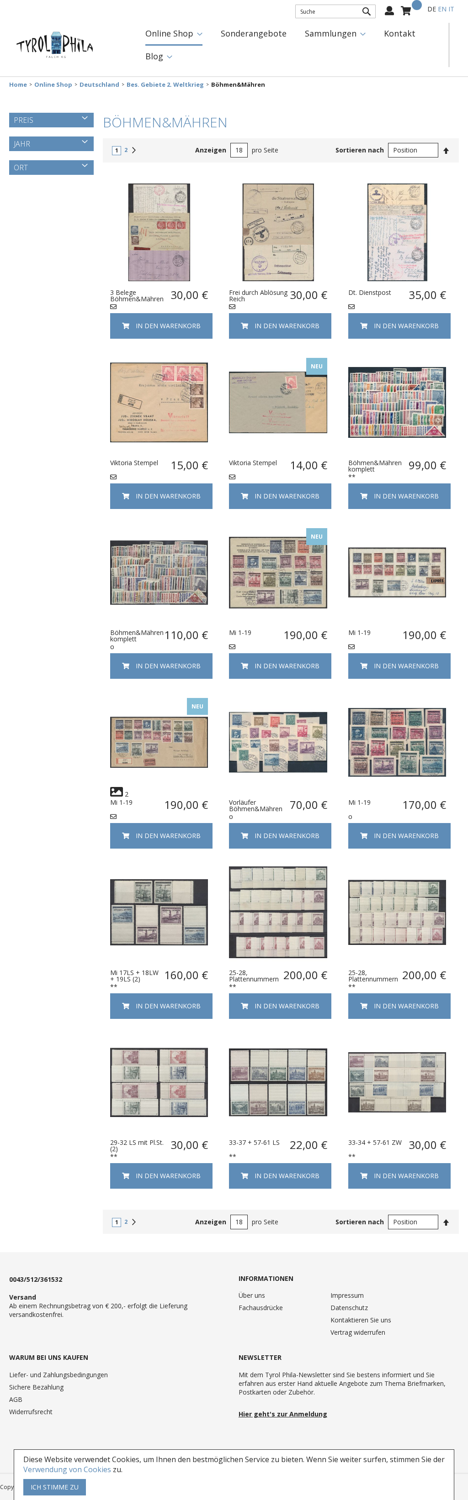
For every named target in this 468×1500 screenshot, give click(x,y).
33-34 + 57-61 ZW (375, 1142)
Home (18, 85)
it (451, 9)
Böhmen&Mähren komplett (375, 465)
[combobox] (335, 11)
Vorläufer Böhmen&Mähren (255, 805)
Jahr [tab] (22, 144)
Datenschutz (349, 1307)
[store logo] (55, 45)
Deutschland (99, 85)
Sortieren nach (359, 150)
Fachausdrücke (261, 1307)
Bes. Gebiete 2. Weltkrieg (165, 85)
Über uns (252, 1295)
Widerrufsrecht (31, 1411)
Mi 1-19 (240, 632)
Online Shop (53, 85)
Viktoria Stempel (134, 462)
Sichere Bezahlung (36, 1387)
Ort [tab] (21, 168)
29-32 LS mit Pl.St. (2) (137, 1145)
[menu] (292, 45)
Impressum (347, 1295)
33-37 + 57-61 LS (254, 1142)
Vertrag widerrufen (357, 1332)
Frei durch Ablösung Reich (258, 295)
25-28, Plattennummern (254, 975)
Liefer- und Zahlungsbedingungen (58, 1374)
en (442, 9)
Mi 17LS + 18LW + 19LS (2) (134, 975)
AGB (15, 1399)
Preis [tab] (23, 120)
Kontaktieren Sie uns (360, 1320)
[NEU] (278, 449)
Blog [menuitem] (154, 56)
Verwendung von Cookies (67, 1469)
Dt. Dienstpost (369, 292)
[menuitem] (173, 34)
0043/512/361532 (35, 1279)
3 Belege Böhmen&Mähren (137, 295)
